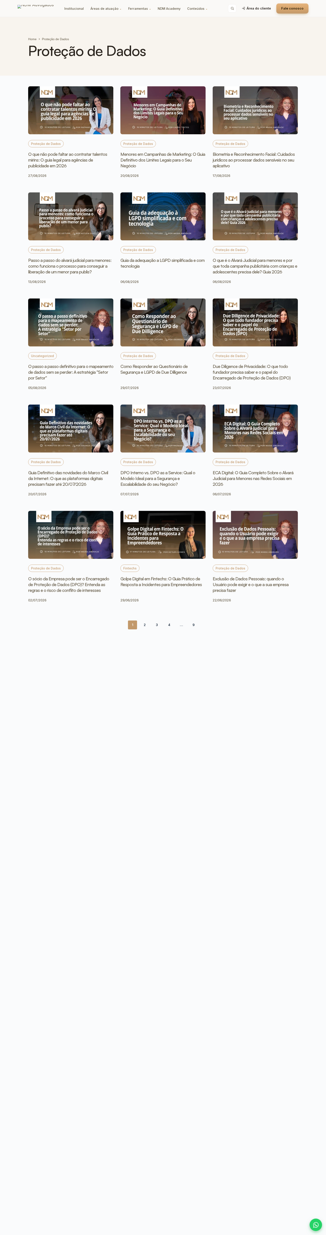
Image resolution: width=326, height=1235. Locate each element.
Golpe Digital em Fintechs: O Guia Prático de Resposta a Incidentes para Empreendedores (161, 581)
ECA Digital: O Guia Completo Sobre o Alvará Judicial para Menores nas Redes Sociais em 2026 (253, 478)
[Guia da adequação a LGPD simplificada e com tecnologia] (163, 216)
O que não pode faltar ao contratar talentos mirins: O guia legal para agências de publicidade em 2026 (67, 159)
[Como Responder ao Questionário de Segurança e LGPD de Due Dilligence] (163, 322)
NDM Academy (169, 8)
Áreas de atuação (106, 8)
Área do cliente (259, 8)
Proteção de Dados (46, 144)
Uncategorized (42, 356)
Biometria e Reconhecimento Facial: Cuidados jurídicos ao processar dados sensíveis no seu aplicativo (254, 159)
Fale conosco (292, 8)
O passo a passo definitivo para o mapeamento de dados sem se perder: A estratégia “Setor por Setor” (70, 372)
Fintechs (130, 568)
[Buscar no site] (232, 8)
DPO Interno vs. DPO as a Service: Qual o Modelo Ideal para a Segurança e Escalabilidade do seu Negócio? (157, 478)
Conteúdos (197, 8)
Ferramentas (139, 8)
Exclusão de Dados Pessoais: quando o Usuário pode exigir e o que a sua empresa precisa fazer (251, 584)
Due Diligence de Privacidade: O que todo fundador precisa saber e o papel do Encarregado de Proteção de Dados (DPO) (252, 372)
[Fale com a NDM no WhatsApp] (316, 1225)
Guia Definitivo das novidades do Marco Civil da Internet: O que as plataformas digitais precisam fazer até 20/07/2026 (68, 478)
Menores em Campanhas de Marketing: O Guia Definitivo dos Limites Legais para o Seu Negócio (162, 159)
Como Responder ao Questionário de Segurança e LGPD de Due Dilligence (154, 369)
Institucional (74, 8)
